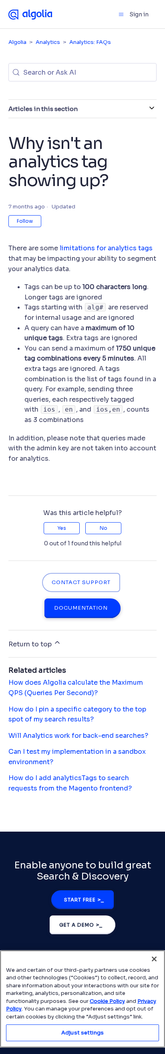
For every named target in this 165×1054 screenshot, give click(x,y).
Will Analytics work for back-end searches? (78, 735)
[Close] (154, 959)
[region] (82, 999)
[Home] (30, 14)
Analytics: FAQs (90, 42)
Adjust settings (82, 1032)
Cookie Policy (107, 1001)
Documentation (81, 608)
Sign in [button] (139, 14)
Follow (25, 221)
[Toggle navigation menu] (121, 14)
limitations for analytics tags (106, 248)
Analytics (48, 42)
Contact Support (81, 582)
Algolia (17, 42)
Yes (61, 528)
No (103, 528)
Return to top (30, 644)
